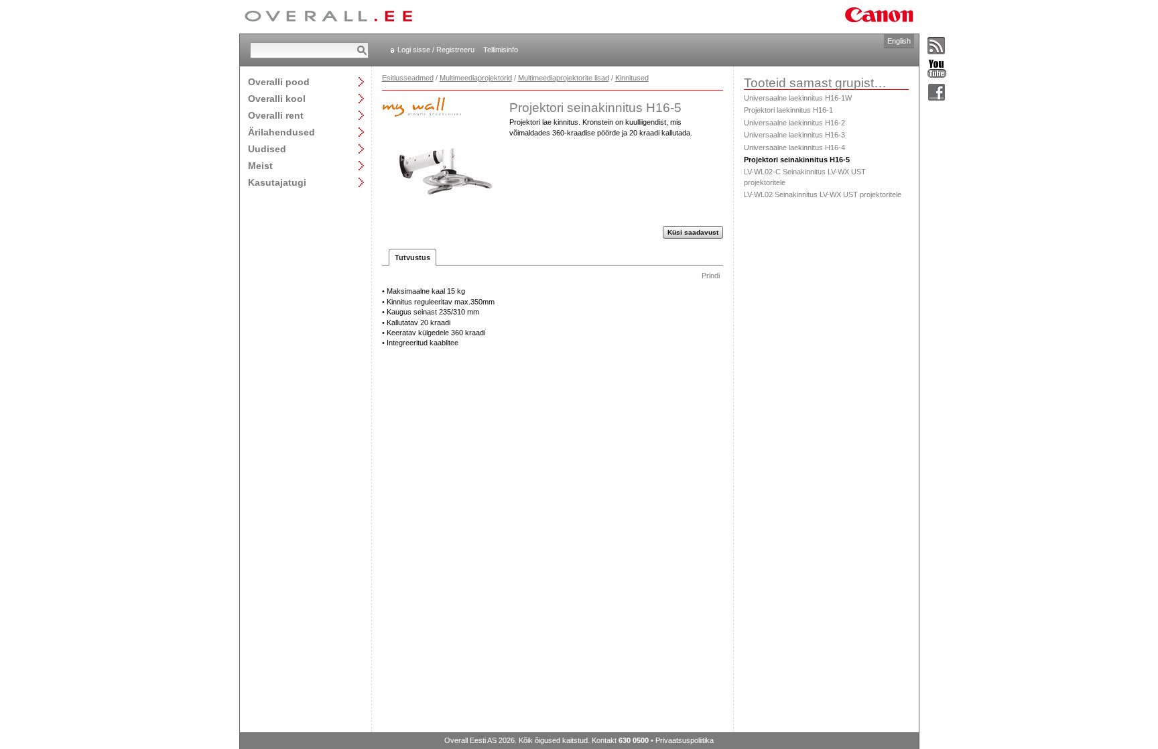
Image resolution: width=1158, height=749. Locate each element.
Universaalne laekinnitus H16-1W (798, 98)
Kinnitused (632, 78)
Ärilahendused (281, 132)
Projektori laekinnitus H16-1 (788, 110)
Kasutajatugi (277, 182)
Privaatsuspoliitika (684, 740)
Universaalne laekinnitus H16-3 (794, 135)
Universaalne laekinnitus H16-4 (794, 147)
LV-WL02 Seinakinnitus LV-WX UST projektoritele (822, 194)
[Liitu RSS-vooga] (936, 46)
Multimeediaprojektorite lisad (563, 78)
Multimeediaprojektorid (476, 78)
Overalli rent (276, 115)
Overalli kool (277, 98)
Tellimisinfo (500, 50)
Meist (260, 165)
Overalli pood (279, 81)
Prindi (711, 276)
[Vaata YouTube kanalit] (936, 69)
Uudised (267, 148)
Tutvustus (412, 257)
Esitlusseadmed (408, 78)
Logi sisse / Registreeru (435, 50)
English (899, 41)
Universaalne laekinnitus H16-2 (794, 123)
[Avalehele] (328, 17)
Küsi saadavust (692, 232)
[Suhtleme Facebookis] (936, 93)
